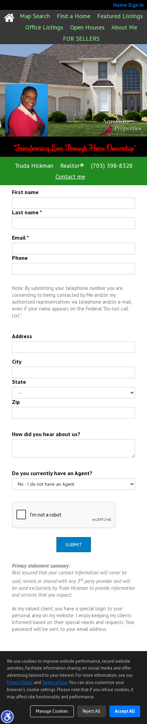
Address (22, 336)
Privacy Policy (20, 682)
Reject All (92, 711)
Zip (16, 401)
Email (20, 237)
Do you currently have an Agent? (52, 473)
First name (25, 192)
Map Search (35, 16)
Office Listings (44, 27)
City (17, 361)
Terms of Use (54, 682)
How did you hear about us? (46, 434)
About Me (124, 27)
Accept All (125, 711)
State (19, 381)
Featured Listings (120, 16)
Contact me (70, 176)
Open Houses (87, 27)
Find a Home (73, 16)
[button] (7, 716)
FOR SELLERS (81, 38)
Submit (73, 545)
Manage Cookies (52, 711)
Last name (27, 212)
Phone (20, 257)
